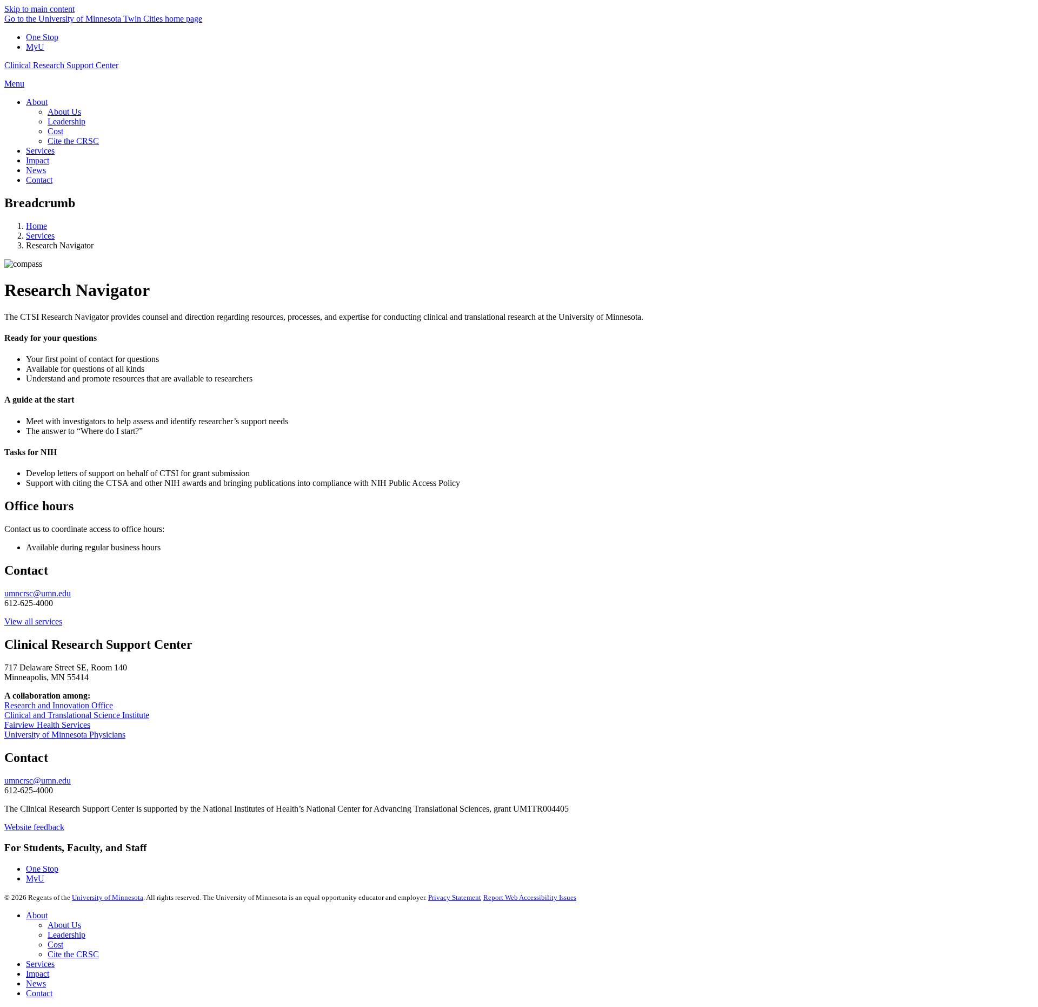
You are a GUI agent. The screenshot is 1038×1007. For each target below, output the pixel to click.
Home (36, 226)
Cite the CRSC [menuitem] (73, 141)
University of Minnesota (107, 897)
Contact (39, 993)
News (36, 983)
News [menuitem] (36, 170)
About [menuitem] (37, 102)
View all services (33, 621)
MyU (35, 46)
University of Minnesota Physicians (64, 734)
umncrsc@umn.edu (37, 593)
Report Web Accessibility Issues (529, 897)
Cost (55, 944)
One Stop (42, 37)
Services (40, 235)
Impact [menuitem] (37, 160)
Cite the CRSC (73, 954)
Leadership (66, 934)
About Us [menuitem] (64, 111)
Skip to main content (39, 9)
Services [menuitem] (40, 150)
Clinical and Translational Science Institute (76, 715)
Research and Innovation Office (58, 705)
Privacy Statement (454, 897)
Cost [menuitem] (55, 131)
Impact (37, 973)
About (37, 915)
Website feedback (34, 827)
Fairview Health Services (47, 724)
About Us (64, 925)
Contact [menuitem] (39, 180)
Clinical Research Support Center (61, 65)
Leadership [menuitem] (66, 121)
